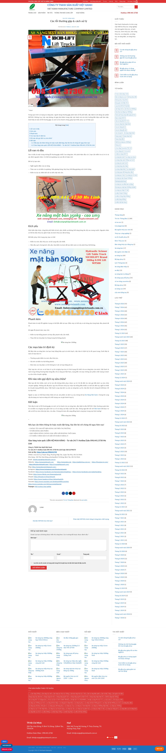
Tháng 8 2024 (119, 388)
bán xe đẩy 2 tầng (106, 693)
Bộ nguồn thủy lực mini (122, 229)
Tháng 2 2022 (119, 499)
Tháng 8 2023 (119, 433)
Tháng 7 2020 (119, 562)
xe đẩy (117, 270)
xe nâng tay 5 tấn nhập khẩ (83, 705)
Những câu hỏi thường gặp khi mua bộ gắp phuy (128, 57)
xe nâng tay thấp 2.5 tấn (121, 190)
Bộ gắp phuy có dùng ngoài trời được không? (127, 69)
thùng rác (117, 145)
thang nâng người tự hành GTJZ (79, 696)
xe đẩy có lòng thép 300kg (122, 196)
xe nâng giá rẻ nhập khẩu (66, 702)
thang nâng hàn (127, 136)
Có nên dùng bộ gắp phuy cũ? (128, 50)
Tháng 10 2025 (120, 340)
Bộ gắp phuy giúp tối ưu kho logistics (128, 63)
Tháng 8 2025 (119, 348)
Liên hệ (111, 1)
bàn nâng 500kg (36, 693)
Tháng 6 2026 (119, 311)
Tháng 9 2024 (119, 385)
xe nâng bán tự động (122, 274)
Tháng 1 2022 (119, 503)
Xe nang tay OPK (118, 699)
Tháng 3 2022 (119, 496)
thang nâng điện (119, 139)
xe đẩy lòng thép (68, 711)
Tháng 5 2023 (119, 444)
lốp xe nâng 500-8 (120, 118)
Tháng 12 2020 (120, 544)
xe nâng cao (119, 289)
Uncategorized (120, 226)
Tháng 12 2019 (120, 588)
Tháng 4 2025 (119, 363)
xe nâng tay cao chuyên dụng (56, 708)
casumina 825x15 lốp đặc (122, 106)
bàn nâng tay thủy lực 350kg (61, 693)
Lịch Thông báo (120, 263)
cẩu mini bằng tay (121, 292)
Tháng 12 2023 (120, 418)
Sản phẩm (41, 13)
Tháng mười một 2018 (122, 614)
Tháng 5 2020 (119, 570)
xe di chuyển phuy (121, 237)
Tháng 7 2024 (119, 392)
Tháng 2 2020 (119, 581)
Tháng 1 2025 (119, 374)
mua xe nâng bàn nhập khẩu (122, 124)
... (29, 693)
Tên (32, 554)
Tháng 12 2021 (120, 507)
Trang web (86, 554)
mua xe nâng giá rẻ (120, 127)
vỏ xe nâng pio (119, 151)
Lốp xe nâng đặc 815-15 (122, 121)
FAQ (116, 1)
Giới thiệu (85, 1)
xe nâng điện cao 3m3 (35, 711)
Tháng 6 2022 (119, 485)
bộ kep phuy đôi (132, 97)
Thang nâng (119, 215)
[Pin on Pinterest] (73, 493)
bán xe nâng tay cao (120, 97)
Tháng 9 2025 (119, 344)
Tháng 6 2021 (119, 522)
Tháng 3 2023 (119, 451)
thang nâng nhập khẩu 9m (97, 696)
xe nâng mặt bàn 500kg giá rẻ (93, 702)
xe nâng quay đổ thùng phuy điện (124, 172)
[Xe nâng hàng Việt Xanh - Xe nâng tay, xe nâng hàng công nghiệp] (36, 7)
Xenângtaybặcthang (120, 181)
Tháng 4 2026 (119, 318)
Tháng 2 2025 (119, 370)
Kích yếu (32, 131)
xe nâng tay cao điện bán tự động (124, 184)
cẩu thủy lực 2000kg (130, 109)
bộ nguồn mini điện (118, 693)
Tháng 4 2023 (119, 448)
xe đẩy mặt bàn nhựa (120, 202)
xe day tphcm (108, 699)
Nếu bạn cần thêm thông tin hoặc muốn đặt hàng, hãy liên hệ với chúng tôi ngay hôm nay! (61, 143)
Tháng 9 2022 (119, 473)
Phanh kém (33, 133)
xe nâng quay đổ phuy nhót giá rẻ (37, 705)
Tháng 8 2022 (119, 477)
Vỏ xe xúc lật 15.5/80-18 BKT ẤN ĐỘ (58, 699)
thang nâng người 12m (63, 696)
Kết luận (32, 140)
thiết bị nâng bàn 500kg (111, 696)
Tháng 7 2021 (119, 518)
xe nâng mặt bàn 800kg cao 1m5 (112, 702)
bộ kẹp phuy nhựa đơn (121, 100)
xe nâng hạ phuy (79, 702)
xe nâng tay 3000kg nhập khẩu (100, 705)
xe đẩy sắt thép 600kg (80, 711)
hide (67, 125)
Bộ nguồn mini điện (121, 252)
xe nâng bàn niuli (119, 157)
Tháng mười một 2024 (122, 381)
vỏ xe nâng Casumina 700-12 (123, 148)
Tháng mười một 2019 (122, 592)
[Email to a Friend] (70, 493)
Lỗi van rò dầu (34, 129)
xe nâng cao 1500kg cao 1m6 (37, 702)
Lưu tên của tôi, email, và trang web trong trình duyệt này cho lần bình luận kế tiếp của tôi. (60, 563)
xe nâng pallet (130, 169)
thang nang (118, 136)
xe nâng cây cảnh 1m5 (121, 163)
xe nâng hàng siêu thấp (121, 166)
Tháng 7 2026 (119, 307)
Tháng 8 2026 (119, 303)
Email (59, 554)
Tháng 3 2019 (119, 603)
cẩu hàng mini (119, 109)
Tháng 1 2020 (119, 584)
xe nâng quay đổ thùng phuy (55, 705)
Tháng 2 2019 (119, 606)
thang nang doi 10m (49, 696)
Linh (77, 26)
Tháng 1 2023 (119, 459)
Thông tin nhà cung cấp (63, 13)
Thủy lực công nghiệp (122, 233)
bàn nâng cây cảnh (47, 693)
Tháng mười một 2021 (122, 510)
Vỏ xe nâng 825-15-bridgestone (37, 699)
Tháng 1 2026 (119, 329)
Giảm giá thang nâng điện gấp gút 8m (125, 115)
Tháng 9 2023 (119, 429)
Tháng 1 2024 (119, 414)
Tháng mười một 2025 (122, 337)
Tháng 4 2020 (119, 573)
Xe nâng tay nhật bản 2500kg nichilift (125, 187)
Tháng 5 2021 (119, 525)
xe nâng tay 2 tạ (69, 705)
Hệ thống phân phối (95, 1)
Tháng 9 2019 (119, 599)
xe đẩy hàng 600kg (120, 199)
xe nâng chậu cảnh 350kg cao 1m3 (124, 160)
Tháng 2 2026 (119, 326)
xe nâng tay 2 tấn (120, 175)
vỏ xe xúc (127, 151)
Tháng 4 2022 (119, 492)
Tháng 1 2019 (119, 610)
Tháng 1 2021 (119, 540)
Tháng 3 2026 (119, 322)
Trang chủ (32, 13)
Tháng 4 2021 (119, 529)
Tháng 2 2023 (119, 455)
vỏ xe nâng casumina (122, 281)
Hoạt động (80, 13)
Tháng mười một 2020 (122, 547)
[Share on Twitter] (66, 493)
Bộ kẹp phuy (119, 259)
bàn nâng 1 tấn (124, 94)
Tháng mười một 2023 (122, 422)
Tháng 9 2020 (119, 555)
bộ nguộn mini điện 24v (121, 103)
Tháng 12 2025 (120, 333)
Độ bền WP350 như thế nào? (43, 521)
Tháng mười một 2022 (122, 466)
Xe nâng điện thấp (121, 266)
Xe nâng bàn (119, 248)
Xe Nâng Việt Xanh (91, 395)
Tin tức (105, 1)
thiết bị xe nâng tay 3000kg (122, 142)
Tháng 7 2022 (119, 481)
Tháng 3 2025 (119, 366)
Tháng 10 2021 (120, 514)
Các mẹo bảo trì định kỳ (37, 136)
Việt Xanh (97, 408)
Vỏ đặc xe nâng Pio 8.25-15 (95, 699)
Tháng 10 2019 (120, 595)
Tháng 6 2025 (119, 355)
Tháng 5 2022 (119, 488)
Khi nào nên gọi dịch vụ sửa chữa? (40, 138)
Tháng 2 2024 (119, 411)
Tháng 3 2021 (119, 533)
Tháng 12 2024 (120, 377)
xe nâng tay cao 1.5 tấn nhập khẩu (38, 708)
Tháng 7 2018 (119, 618)
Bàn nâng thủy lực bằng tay (124, 244)
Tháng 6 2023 (119, 440)
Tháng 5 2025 (119, 359)
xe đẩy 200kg (46, 711)
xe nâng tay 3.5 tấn (131, 175)
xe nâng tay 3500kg (115, 705)
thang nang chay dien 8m (35, 696)
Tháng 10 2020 (120, 551)
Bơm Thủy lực (119, 241)
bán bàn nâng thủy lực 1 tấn (78, 693)
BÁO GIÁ (159, 749)
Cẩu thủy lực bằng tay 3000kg (123, 112)
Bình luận (34, 538)
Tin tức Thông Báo (69, 18)
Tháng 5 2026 (119, 315)
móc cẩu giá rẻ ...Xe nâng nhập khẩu (124, 133)
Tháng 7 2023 (119, 436)
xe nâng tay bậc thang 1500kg (123, 178)
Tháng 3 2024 (119, 407)
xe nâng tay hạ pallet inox (83, 708)
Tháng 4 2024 (119, 403)
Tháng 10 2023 (120, 425)
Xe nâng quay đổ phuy (122, 278)
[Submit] (136, 7)
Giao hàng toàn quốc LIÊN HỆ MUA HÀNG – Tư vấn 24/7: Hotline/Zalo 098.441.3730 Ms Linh (63, 145)
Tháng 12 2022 (120, 462)
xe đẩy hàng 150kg (57, 711)
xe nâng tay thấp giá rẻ (112, 708)
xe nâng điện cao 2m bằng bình (128, 708)
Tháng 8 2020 (119, 558)
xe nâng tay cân (70, 708)
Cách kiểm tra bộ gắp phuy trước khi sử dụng (129, 75)
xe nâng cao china (130, 157)
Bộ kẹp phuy (119, 285)
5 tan (116, 94)
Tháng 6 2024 (119, 396)
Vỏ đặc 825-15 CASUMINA (78, 699)
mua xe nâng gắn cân (120, 130)
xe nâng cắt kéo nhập (52, 702)
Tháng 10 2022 (120, 470)
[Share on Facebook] (63, 493)
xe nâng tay (118, 255)
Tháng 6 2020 (119, 566)
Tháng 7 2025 (119, 352)
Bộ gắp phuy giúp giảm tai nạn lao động (127, 670)
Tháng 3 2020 (119, 577)
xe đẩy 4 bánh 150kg (121, 193)
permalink (84, 500)
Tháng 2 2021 (119, 536)
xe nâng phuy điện (127, 702)
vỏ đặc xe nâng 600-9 (121, 154)
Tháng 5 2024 (119, 400)
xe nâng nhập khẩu (120, 169)
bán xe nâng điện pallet (94, 693)
